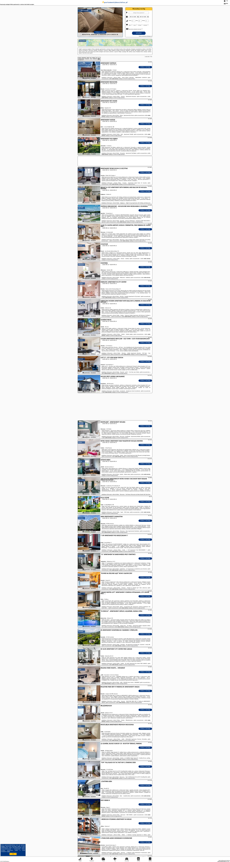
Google (2, 846)
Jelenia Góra (81, 612)
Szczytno (80, 170)
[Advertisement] (115, 407)
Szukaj (139, 33)
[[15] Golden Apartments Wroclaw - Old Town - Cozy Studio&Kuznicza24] (89, 346)
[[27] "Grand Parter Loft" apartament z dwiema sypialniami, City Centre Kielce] (89, 600)
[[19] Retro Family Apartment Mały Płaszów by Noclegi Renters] (89, 448)
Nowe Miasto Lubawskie (84, 64)
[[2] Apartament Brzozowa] (89, 90)
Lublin (79, 669)
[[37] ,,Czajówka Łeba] (89, 789)
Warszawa (81, 226)
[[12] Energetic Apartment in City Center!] (89, 289)
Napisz (228, 861)
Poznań (80, 245)
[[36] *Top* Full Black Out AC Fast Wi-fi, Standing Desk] (89, 770)
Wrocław (80, 283)
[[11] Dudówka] (89, 271)
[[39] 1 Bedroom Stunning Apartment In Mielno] (89, 827)
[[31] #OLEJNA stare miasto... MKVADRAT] (89, 675)
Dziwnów (80, 839)
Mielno (80, 102)
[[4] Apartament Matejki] (89, 127)
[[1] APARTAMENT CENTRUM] (89, 71)
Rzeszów (80, 688)
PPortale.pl (7, 861)
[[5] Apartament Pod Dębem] (89, 146)
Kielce (79, 593)
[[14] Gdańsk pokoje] (89, 327)
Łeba (79, 783)
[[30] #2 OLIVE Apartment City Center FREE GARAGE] (89, 657)
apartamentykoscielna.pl (115, 2)
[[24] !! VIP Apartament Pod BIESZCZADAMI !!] (89, 543)
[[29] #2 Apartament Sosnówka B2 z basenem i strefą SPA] (89, 638)
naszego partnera (131, 78)
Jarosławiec (81, 378)
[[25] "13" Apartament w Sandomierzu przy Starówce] (89, 562)
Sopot (79, 499)
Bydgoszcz (80, 189)
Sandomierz (81, 556)
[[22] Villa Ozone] (89, 505)
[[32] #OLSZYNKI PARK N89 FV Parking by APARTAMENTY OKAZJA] (89, 694)
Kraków (80, 302)
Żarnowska (81, 140)
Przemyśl (80, 359)
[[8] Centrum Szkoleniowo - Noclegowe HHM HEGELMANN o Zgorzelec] (89, 214)
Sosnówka (80, 631)
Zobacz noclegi (145, 67)
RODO (8, 851)
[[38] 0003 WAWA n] (89, 808)
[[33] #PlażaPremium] (89, 713)
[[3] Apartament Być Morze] (89, 108)
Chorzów (80, 83)
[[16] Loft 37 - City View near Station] (89, 365)
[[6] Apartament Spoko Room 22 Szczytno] (89, 176)
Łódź (79, 121)
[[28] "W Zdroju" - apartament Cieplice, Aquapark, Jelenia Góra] (89, 619)
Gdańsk (80, 321)
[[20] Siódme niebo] (89, 467)
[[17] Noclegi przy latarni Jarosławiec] (89, 384)
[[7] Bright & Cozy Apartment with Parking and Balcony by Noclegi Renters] (89, 195)
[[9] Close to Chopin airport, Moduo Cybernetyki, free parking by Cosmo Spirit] (89, 233)
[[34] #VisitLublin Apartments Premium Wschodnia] (89, 732)
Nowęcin (80, 574)
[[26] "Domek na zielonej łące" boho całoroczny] (89, 581)
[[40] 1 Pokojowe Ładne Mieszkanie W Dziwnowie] (89, 846)
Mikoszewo (81, 264)
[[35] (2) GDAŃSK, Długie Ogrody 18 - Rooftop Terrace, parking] (89, 751)
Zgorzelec (80, 207)
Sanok (79, 537)
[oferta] (83, 78)
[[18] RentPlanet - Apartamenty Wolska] (89, 430)
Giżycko (80, 707)
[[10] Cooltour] (89, 252)
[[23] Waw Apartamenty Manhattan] (89, 524)
